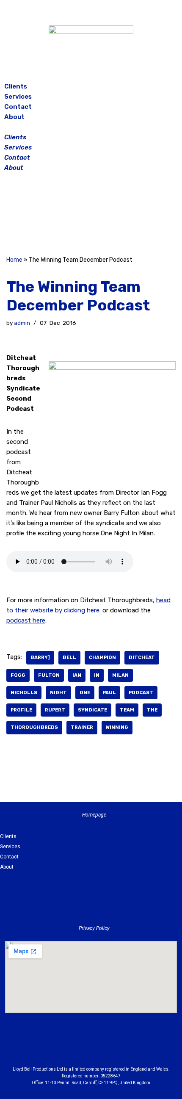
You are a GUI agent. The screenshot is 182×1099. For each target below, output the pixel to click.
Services (18, 96)
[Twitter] (112, 215)
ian (76, 675)
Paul (109, 692)
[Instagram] (91, 215)
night (58, 692)
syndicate (92, 710)
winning (117, 727)
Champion (102, 657)
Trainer (82, 727)
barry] (40, 657)
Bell (69, 657)
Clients (15, 86)
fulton (49, 675)
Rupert (55, 710)
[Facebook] (69, 215)
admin (22, 322)
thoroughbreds (34, 727)
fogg (18, 675)
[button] (91, 127)
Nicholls (24, 692)
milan (120, 675)
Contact (18, 107)
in (96, 675)
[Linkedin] (114, 1046)
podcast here (25, 620)
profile (21, 710)
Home (14, 259)
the (152, 710)
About (14, 117)
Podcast (141, 692)
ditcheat (142, 657)
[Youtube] (137, 1046)
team (127, 710)
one (85, 692)
